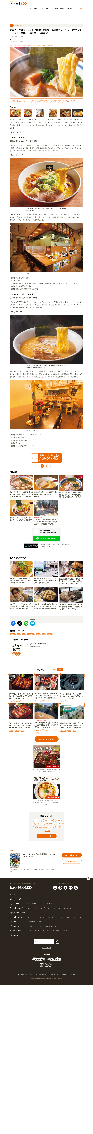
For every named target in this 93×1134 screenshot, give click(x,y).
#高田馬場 (49, 45)
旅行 (56, 8)
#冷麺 (45, 730)
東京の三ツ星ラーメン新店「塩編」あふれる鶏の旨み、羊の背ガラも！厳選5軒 (45, 494)
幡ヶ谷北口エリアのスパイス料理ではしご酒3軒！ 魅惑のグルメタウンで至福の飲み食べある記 (21, 581)
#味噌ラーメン (30, 45)
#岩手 (50, 730)
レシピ (76, 917)
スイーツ (72, 908)
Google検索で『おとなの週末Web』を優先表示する (54, 544)
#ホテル (51, 827)
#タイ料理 (58, 820)
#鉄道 (74, 730)
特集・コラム (50, 8)
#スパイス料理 (48, 820)
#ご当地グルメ (38, 730)
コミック (62, 8)
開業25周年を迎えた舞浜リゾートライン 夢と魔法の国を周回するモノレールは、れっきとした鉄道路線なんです (71, 725)
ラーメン (48, 908)
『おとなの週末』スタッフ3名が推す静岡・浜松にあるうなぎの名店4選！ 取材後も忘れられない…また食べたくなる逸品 (21, 725)
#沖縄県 (58, 827)
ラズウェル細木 (44, 926)
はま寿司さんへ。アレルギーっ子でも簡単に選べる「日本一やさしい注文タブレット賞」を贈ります (21, 606)
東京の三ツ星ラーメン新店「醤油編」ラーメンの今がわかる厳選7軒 (21, 519)
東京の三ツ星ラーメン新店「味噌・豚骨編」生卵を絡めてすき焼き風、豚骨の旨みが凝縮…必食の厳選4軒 (70, 495)
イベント (45, 903)
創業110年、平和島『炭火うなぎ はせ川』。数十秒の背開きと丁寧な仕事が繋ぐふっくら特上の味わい (21, 696)
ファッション (59, 917)
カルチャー (68, 917)
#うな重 (17, 701)
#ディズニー (63, 730)
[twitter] (55, 887)
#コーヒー (63, 701)
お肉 (29, 931)
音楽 (44, 917)
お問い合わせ (54, 974)
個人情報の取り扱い (41, 974)
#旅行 (54, 730)
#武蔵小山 (37, 827)
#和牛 (43, 700)
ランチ (60, 908)
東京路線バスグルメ (38, 517)
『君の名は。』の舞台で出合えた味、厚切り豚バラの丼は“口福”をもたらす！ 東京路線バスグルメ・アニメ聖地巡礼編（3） (45, 522)
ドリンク (64, 931)
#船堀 (43, 45)
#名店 (23, 45)
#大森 (22, 701)
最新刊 (15, 935)
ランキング (17, 899)
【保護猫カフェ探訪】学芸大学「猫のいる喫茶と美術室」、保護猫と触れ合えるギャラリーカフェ (70, 607)
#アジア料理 (37, 820)
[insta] (75, 887)
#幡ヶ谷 (52, 824)
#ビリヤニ (44, 824)
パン (54, 908)
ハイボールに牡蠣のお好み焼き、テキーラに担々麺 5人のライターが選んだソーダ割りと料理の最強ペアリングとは (45, 606)
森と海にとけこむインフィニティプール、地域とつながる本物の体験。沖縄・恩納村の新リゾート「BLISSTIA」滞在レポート (45, 581)
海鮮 (34, 931)
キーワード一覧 (46, 947)
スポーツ (50, 917)
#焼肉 (48, 700)
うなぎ (35, 908)
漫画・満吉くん (55, 926)
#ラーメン (12, 45)
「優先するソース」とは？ (47, 547)
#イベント (37, 700)
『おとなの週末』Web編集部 (18, 41)
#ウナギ (11, 701)
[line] (60, 887)
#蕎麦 (36, 733)
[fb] (65, 887)
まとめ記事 (18, 25)
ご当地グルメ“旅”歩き (41, 720)
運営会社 (63, 974)
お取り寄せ (69, 8)
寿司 (29, 908)
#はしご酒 (36, 824)
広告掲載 (72, 974)
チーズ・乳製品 (54, 931)
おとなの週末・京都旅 (34, 921)
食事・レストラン (39, 8)
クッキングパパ (32, 926)
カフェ (66, 908)
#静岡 (22, 730)
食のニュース (32, 903)
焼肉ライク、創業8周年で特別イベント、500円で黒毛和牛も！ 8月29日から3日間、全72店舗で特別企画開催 (46, 696)
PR (51, 903)
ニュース (29, 8)
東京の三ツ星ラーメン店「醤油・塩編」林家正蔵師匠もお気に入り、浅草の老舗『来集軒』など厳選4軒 (21, 494)
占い (29, 917)
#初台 (18, 45)
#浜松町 (17, 730)
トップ (15, 894)
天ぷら (41, 908)
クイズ (35, 917)
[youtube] (70, 887)
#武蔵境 (38, 45)
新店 (39, 903)
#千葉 (69, 730)
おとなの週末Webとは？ (25, 974)
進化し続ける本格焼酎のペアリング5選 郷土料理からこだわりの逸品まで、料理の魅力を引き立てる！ (71, 581)
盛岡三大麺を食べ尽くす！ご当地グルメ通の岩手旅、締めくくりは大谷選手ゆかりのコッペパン (46, 725)
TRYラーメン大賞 (19, 912)
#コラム (47, 830)
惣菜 (39, 931)
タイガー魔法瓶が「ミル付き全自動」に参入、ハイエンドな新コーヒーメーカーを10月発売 (71, 696)
